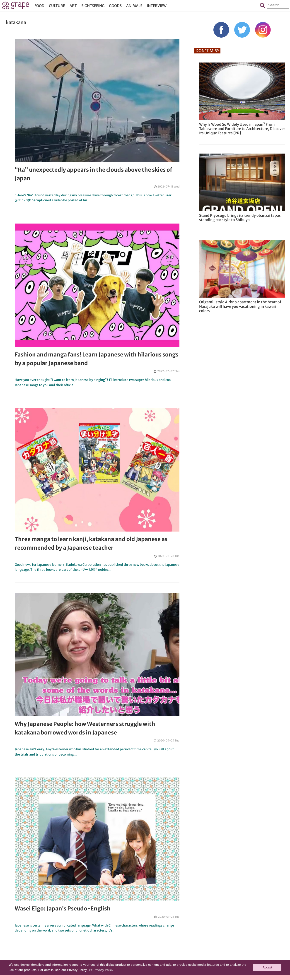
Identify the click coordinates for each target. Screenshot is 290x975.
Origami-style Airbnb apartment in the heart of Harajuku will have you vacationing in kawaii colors (240, 306)
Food (39, 5)
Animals (134, 5)
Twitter (242, 30)
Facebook (221, 30)
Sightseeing (92, 5)
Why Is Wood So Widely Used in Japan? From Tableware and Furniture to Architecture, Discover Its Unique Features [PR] (242, 128)
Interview (157, 5)
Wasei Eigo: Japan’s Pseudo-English (63, 908)
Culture (57, 5)
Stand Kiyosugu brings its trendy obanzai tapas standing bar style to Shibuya (240, 217)
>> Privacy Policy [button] (101, 970)
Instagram (263, 30)
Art (73, 5)
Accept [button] (267, 967)
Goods (115, 5)
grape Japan (16, 7)
